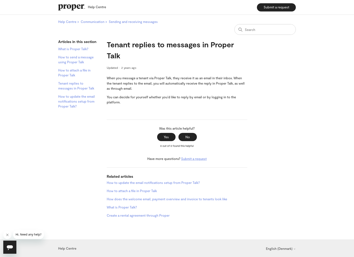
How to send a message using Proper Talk (76, 59)
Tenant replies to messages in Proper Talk (76, 85)
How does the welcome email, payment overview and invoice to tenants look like (167, 199)
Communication (92, 22)
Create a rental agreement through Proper (138, 215)
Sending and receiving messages (133, 22)
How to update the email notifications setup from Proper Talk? (76, 101)
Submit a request (276, 7)
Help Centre (67, 22)
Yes (166, 137)
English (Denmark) (279, 248)
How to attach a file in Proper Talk (74, 72)
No (187, 137)
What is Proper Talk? (73, 49)
